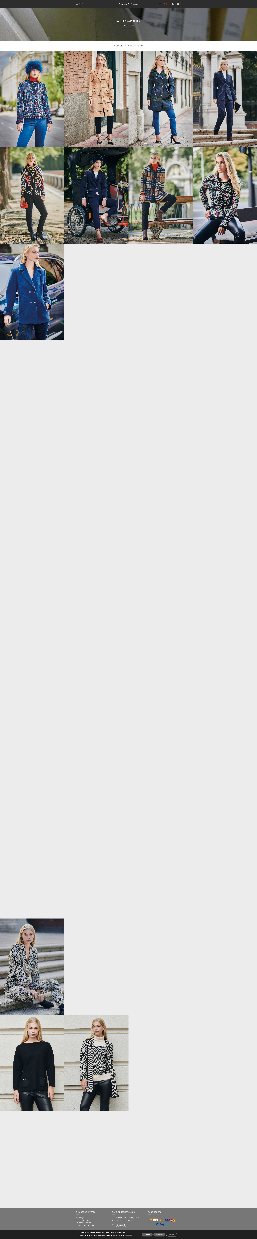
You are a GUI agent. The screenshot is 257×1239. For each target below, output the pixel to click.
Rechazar (159, 1235)
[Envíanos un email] (121, 1225)
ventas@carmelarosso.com (122, 1220)
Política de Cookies (83, 1223)
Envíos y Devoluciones (85, 1225)
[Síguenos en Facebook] (113, 1225)
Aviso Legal (80, 1218)
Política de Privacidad (84, 1220)
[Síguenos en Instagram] (117, 1225)
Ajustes (171, 1235)
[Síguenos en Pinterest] (124, 1225)
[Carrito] (178, 4)
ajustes (129, 1235)
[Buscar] (86, 4)
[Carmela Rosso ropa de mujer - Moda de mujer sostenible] (128, 3)
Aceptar (147, 1235)
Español (162, 4)
